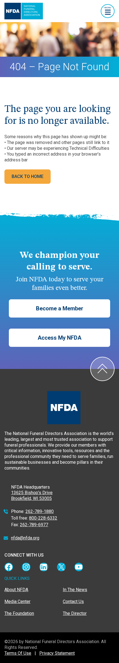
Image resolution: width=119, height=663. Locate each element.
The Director (75, 613)
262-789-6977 (34, 524)
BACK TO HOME (27, 176)
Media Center (17, 601)
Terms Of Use (17, 653)
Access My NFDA (59, 337)
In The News (75, 589)
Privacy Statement (57, 653)
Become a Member (59, 308)
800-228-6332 (43, 518)
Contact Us (73, 601)
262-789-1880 (39, 511)
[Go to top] (102, 369)
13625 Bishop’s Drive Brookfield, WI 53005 (32, 495)
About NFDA (16, 589)
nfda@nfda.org (25, 538)
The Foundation (19, 613)
